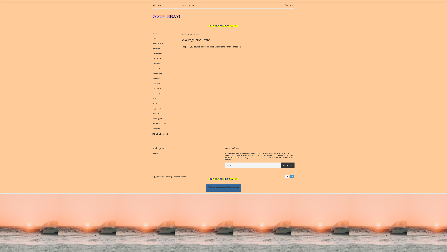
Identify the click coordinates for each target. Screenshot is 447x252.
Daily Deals (157, 53)
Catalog (155, 38)
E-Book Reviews (159, 124)
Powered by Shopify (179, 177)
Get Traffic (156, 104)
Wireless (156, 78)
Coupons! (156, 93)
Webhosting (157, 73)
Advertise (156, 129)
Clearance (156, 58)
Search (155, 153)
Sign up (191, 5)
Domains (156, 68)
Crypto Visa (157, 109)
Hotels (155, 99)
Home (154, 33)
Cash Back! (157, 83)
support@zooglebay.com (230, 187)
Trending (156, 63)
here (221, 47)
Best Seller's (157, 43)
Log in (184, 5)
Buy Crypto (157, 119)
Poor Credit (157, 114)
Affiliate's (156, 48)
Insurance (156, 88)
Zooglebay (168, 177)
